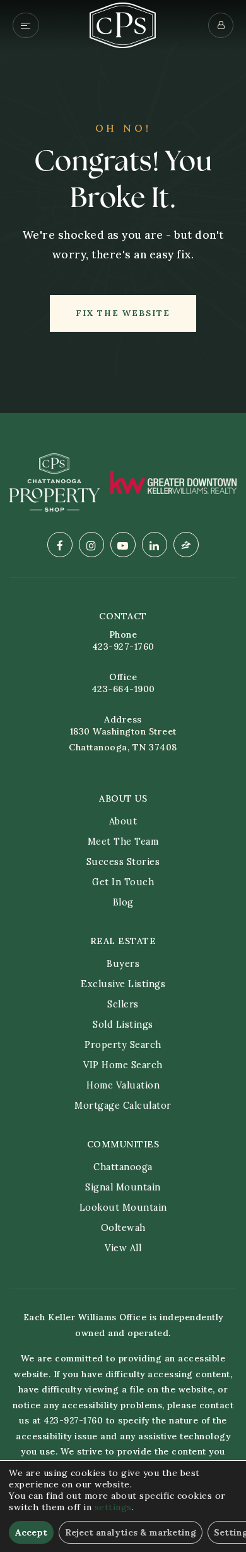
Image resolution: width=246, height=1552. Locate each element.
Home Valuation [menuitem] (123, 1085)
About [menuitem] (123, 821)
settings (113, 1507)
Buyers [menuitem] (123, 963)
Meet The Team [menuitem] (123, 841)
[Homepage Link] (123, 24)
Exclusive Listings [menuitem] (123, 984)
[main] (123, 206)
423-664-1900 (123, 689)
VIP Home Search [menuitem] (123, 1065)
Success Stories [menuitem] (123, 861)
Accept (31, 1532)
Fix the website (123, 313)
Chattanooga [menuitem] (123, 1167)
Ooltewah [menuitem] (123, 1227)
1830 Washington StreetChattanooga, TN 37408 (123, 739)
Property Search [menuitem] (123, 1044)
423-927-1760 (123, 646)
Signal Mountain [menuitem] (123, 1187)
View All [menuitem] (123, 1248)
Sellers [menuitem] (123, 1004)
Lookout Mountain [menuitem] (123, 1207)
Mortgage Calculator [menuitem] (123, 1105)
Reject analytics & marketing (130, 1532)
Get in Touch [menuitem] (123, 882)
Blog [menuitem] (123, 902)
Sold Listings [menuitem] (123, 1024)
